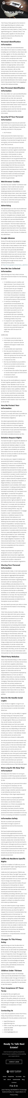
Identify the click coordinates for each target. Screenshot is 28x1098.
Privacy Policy (14, 1095)
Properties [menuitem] (11, 1076)
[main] (14, 519)
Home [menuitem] (4, 1076)
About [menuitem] (9, 1079)
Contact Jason (14, 1062)
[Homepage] (11, 3)
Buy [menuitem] (24, 1076)
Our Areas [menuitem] (18, 1076)
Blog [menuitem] (23, 1079)
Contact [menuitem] (14, 1082)
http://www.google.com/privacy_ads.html (15, 265)
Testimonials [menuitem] (16, 1079)
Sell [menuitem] (5, 1079)
